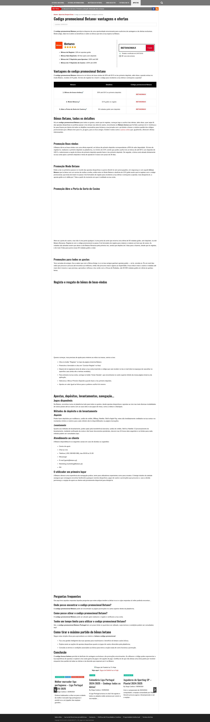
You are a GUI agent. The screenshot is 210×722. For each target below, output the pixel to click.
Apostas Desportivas (66, 14)
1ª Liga (68, 677)
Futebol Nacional (58, 3)
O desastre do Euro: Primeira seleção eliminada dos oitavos (83, 9)
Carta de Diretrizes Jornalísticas (75, 717)
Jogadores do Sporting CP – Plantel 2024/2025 (137, 681)
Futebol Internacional (76, 3)
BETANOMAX (141, 94)
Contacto (92, 717)
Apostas (136, 3)
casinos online (125, 130)
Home (56, 14)
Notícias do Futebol (95, 3)
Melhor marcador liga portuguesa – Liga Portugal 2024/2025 (69, 685)
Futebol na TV (124, 3)
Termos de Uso (147, 717)
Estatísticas (60, 677)
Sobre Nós (58, 717)
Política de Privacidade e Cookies (109, 717)
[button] (55, 690)
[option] (71, 690)
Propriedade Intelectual (131, 717)
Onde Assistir (111, 3)
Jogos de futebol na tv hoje (109, 670)
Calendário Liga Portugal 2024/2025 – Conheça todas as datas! (105, 683)
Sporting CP (128, 675)
